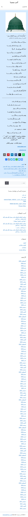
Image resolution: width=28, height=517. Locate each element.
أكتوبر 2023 (23, 339)
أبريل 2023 (23, 353)
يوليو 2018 (23, 485)
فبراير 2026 (23, 275)
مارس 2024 (23, 328)
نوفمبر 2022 (23, 365)
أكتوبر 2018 (23, 478)
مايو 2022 (23, 379)
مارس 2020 (23, 439)
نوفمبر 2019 (23, 448)
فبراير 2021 (23, 413)
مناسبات (24, 247)
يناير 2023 (23, 360)
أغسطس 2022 (22, 372)
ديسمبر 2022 (23, 362)
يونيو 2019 (23, 460)
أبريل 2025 (23, 298)
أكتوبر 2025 (23, 284)
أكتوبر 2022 (23, 367)
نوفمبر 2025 (23, 282)
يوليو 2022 (23, 374)
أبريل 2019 (23, 464)
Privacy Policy (22, 206)
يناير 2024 (23, 332)
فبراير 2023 (23, 358)
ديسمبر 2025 (23, 279)
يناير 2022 (23, 388)
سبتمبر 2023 (23, 342)
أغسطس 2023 (22, 344)
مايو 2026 (23, 268)
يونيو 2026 (23, 265)
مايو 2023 (23, 351)
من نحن (24, 195)
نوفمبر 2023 (23, 337)
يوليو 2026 (23, 263)
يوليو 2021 (23, 402)
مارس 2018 (23, 494)
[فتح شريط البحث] (2, 7)
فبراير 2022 (23, 386)
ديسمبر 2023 (23, 335)
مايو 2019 (23, 462)
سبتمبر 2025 (23, 286)
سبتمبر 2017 (23, 508)
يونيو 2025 (23, 293)
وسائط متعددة (22, 249)
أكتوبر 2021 (23, 395)
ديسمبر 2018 (23, 473)
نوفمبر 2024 (23, 309)
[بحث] (7, 183)
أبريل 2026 (23, 270)
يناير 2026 (23, 277)
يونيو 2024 (23, 321)
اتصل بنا (24, 197)
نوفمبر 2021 (23, 393)
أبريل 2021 (23, 409)
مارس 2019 (23, 467)
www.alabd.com (21, 146)
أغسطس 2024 (22, 316)
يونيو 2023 (23, 349)
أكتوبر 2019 (23, 450)
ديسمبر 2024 (23, 307)
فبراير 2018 (23, 497)
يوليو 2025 (23, 291)
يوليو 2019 (23, 457)
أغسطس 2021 (22, 399)
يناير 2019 (23, 471)
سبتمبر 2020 (23, 425)
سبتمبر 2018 (23, 480)
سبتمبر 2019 (23, 453)
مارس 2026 (23, 272)
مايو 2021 (23, 406)
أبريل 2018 (23, 492)
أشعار (22, 164)
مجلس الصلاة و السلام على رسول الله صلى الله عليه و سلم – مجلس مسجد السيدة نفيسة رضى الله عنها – (14, 168)
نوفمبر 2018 (23, 476)
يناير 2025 (23, 305)
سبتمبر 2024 (23, 314)
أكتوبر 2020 (23, 423)
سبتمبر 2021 (23, 397)
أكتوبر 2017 (23, 506)
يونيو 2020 (23, 432)
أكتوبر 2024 (23, 312)
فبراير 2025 (23, 302)
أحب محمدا (14, 2)
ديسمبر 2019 (23, 446)
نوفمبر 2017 (23, 503)
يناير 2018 (23, 499)
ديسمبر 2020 (23, 418)
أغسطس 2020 (22, 427)
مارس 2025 (23, 300)
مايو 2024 (23, 323)
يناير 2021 (23, 416)
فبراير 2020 (23, 441)
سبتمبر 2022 (23, 369)
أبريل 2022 (23, 381)
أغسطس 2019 (22, 455)
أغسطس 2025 (22, 289)
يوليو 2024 (23, 319)
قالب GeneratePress (7, 514)
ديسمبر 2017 (23, 501)
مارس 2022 (23, 383)
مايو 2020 (23, 434)
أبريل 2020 (23, 436)
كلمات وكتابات (22, 245)
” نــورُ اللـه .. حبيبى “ (21, 227)
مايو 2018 (23, 490)
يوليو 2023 (23, 346)
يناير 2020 (23, 443)
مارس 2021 (23, 411)
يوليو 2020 (23, 430)
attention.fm (22, 150)
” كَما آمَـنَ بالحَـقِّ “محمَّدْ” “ (19, 221)
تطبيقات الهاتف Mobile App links (18, 203)
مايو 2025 (23, 295)
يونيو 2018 (23, 487)
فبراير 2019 (23, 469)
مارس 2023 (23, 356)
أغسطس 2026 (22, 261)
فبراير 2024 (23, 330)
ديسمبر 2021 (23, 390)
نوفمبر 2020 (23, 420)
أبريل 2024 (23, 325)
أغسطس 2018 (22, 483)
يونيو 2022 (23, 376)
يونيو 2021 (23, 404)
